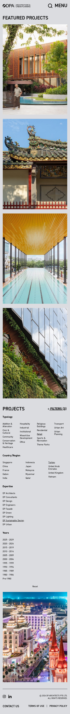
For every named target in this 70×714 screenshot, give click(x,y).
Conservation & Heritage (9, 442)
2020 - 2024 (8, 543)
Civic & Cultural (6, 431)
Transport (59, 423)
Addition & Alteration (7, 425)
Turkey (51, 462)
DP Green (7, 512)
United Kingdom (55, 472)
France (6, 470)
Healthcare (8, 447)
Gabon (5, 474)
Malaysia (30, 470)
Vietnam (52, 476)
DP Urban (7, 524)
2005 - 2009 (8, 555)
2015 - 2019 (8, 547)
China (5, 466)
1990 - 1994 (8, 567)
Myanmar (30, 474)
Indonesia (30, 462)
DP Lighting (8, 516)
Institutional (25, 431)
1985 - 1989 (8, 570)
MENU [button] (61, 5)
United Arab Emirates (54, 467)
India (5, 478)
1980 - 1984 (8, 574)
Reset (35, 586)
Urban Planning (58, 433)
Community (8, 436)
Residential (42, 430)
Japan (28, 466)
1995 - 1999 (8, 563)
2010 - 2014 (8, 551)
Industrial (24, 427)
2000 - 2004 (8, 559)
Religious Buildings (41, 425)
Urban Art (59, 427)
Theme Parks (43, 444)
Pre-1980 (7, 578)
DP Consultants (10, 497)
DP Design (7, 501)
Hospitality (25, 423)
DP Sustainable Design (13, 520)
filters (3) (57, 408)
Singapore (7, 462)
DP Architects (9, 493)
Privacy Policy (58, 706)
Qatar (28, 478)
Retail (39, 434)
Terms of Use (36, 706)
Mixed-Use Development (26, 437)
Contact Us (11, 706)
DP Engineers (9, 505)
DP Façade (8, 508)
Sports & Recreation (42, 439)
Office (22, 442)
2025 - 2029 (8, 539)
